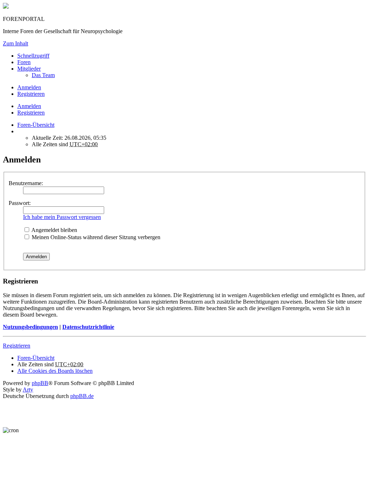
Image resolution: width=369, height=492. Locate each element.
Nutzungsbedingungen (30, 327)
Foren (24, 62)
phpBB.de (82, 396)
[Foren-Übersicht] (6, 7)
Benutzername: (26, 183)
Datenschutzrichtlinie (88, 327)
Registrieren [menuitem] (31, 94)
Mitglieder (29, 69)
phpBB (40, 383)
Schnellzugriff (33, 56)
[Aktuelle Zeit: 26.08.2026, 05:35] (19, 131)
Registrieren (31, 112)
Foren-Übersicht (35, 358)
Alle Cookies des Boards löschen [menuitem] (55, 371)
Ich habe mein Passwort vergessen (62, 217)
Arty (28, 389)
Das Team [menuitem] (43, 75)
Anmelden (29, 106)
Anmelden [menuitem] (29, 87)
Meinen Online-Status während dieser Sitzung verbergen (95, 237)
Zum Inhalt (15, 43)
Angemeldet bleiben (53, 230)
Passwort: (20, 203)
